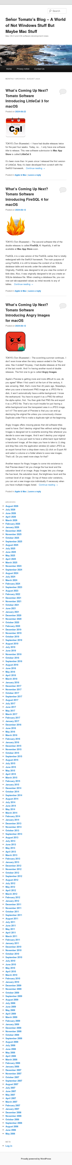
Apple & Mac (21, 174)
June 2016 (11, 728)
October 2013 (12, 830)
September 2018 (14, 661)
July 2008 (10, 1045)
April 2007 (11, 1098)
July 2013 (10, 840)
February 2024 (13, 583)
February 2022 (13, 594)
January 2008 (12, 1066)
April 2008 (11, 1056)
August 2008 (12, 1041)
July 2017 (10, 703)
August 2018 (12, 664)
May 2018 (10, 671)
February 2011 (13, 939)
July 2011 (10, 922)
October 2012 (12, 872)
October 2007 (12, 1077)
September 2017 (14, 696)
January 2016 (12, 742)
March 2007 (11, 1101)
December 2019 (13, 629)
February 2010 (13, 978)
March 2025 (11, 562)
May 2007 (10, 1094)
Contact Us (39, 68)
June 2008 (11, 1049)
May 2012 (10, 886)
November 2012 (13, 869)
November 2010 (13, 950)
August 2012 (12, 879)
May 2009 (10, 1010)
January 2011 (12, 943)
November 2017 (13, 689)
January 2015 (12, 784)
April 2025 (11, 558)
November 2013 (13, 826)
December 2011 (13, 904)
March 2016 (11, 735)
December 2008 (13, 1027)
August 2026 (12, 506)
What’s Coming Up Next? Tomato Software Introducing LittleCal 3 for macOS (27, 98)
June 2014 (11, 805)
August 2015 (12, 759)
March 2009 (11, 1017)
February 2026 (13, 523)
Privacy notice (23, 68)
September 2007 (14, 1080)
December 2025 (13, 530)
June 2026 (11, 513)
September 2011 (14, 915)
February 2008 (13, 1063)
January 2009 (12, 1024)
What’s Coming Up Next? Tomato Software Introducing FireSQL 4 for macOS (27, 196)
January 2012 (12, 900)
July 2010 (10, 960)
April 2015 (11, 774)
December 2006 (13, 1112)
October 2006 (12, 1119)
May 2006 (10, 1133)
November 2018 (13, 654)
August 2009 (12, 999)
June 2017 (11, 706)
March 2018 (11, 678)
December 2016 (13, 724)
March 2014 (11, 812)
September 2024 (14, 569)
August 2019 (12, 643)
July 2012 (10, 883)
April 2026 (11, 516)
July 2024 (10, 576)
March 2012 (11, 893)
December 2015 (13, 745)
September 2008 (14, 1038)
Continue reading (35, 168)
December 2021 (13, 597)
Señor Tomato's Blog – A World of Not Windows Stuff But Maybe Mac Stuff (36, 25)
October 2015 (12, 752)
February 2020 (13, 626)
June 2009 (11, 1006)
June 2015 (11, 767)
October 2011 (12, 911)
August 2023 (12, 590)
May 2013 (10, 847)
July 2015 (10, 763)
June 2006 (11, 1129)
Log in (9, 1145)
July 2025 (10, 548)
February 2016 (13, 738)
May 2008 (10, 1052)
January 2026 (12, 527)
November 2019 (13, 633)
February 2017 (13, 717)
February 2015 (13, 781)
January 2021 (12, 611)
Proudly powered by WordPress (36, 1158)
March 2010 (11, 974)
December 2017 (13, 685)
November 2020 (13, 618)
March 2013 (11, 855)
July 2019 (10, 647)
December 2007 (13, 1070)
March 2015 (11, 777)
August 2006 (12, 1126)
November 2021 (13, 601)
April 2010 (11, 971)
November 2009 (13, 988)
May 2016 (10, 731)
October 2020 (12, 622)
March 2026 (11, 520)
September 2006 (14, 1122)
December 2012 (13, 865)
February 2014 (13, 816)
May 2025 (10, 555)
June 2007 (11, 1091)
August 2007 (12, 1084)
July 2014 (10, 802)
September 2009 (14, 996)
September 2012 (14, 876)
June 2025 (11, 551)
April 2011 (11, 932)
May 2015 (10, 770)
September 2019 (14, 640)
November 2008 (13, 1031)
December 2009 (13, 985)
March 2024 (11, 580)
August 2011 (12, 918)
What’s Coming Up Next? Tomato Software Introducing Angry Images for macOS (28, 312)
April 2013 (11, 851)
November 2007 (13, 1073)
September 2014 (14, 795)
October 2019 (12, 636)
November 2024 (13, 565)
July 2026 (10, 509)
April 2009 (11, 1013)
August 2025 (12, 544)
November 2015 (13, 749)
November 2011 (13, 908)
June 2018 (11, 668)
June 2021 (11, 608)
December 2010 (13, 946)
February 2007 (13, 1105)
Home (9, 68)
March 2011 (11, 936)
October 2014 (12, 791)
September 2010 (14, 957)
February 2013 (13, 858)
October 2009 (12, 992)
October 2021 (12, 604)
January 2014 (12, 819)
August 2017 (12, 699)
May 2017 (10, 710)
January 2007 (12, 1108)
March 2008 (11, 1059)
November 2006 (13, 1115)
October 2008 (12, 1034)
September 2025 (14, 541)
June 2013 (11, 844)
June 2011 (11, 925)
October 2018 (12, 657)
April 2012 (11, 890)
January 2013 (12, 862)
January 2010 (12, 981)
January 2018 (12, 682)
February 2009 (13, 1020)
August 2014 (12, 798)
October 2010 (12, 953)
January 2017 (12, 721)
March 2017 (11, 714)
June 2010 (11, 964)
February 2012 (13, 897)
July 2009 (10, 1003)
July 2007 (10, 1087)
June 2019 (11, 650)
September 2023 (14, 587)
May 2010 (10, 967)
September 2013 (14, 833)
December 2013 (13, 823)
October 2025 (12, 537)
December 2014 (13, 788)
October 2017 (12, 692)
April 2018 (11, 675)
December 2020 (13, 615)
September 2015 (14, 756)
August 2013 (12, 837)
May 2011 (10, 929)
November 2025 (13, 534)
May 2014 (10, 809)
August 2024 (12, 573)
